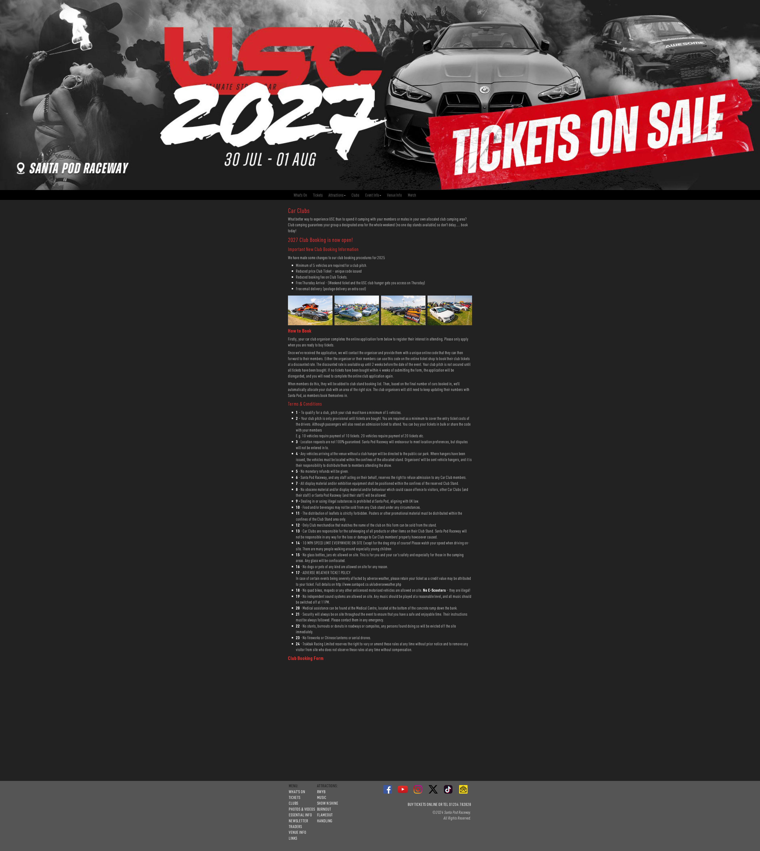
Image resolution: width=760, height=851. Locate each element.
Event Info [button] (372, 195)
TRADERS (295, 826)
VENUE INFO (297, 832)
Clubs (357, 195)
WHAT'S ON (297, 791)
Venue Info (396, 195)
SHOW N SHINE (327, 803)
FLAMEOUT (325, 814)
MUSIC (321, 797)
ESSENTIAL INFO (300, 814)
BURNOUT (324, 809)
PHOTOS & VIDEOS (302, 809)
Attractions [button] (336, 195)
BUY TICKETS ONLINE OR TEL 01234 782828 (439, 804)
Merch (413, 195)
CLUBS (293, 803)
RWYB (321, 791)
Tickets (319, 195)
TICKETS (294, 797)
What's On (302, 195)
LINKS (293, 838)
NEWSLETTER (298, 820)
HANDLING (324, 820)
